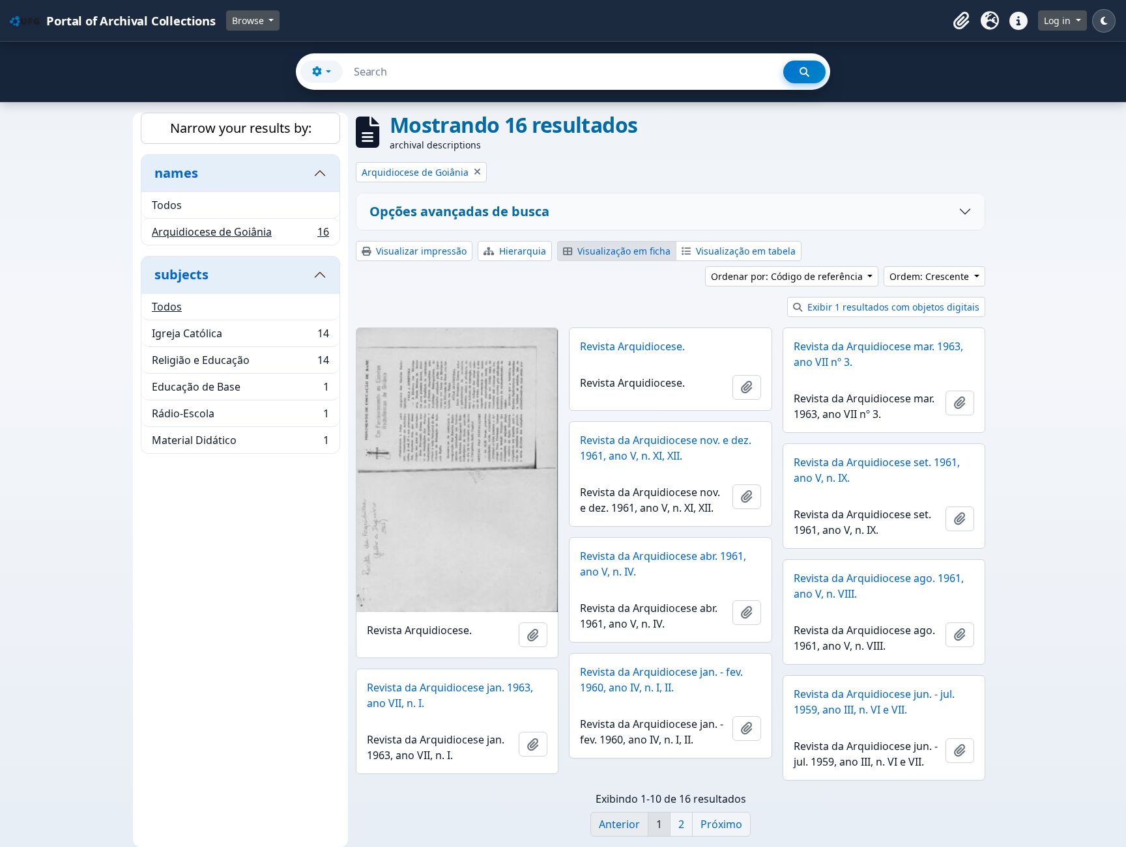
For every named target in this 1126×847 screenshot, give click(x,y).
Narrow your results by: (240, 128)
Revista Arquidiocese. (632, 346)
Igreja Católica (240, 336)
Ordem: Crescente (930, 276)
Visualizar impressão (420, 251)
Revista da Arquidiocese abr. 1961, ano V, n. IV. (663, 564)
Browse (249, 20)
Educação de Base (240, 390)
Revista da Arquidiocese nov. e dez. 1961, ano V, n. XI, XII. (665, 448)
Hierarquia (521, 251)
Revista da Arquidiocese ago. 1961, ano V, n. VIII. (879, 586)
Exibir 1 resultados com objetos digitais (892, 307)
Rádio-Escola (240, 416)
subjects (181, 274)
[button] (961, 21)
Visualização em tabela (744, 251)
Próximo (721, 824)
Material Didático (240, 443)
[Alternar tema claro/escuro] (1104, 21)
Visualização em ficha (623, 251)
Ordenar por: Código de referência (788, 276)
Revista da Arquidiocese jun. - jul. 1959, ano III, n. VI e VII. (874, 702)
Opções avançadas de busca (459, 211)
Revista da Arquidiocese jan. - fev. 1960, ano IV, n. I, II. (661, 680)
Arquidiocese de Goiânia (240, 235)
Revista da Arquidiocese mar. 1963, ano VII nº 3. (878, 354)
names (176, 173)
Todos (167, 205)
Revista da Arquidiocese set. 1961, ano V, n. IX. (877, 470)
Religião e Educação (240, 363)
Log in (1058, 20)
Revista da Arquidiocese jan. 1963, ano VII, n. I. (450, 695)
